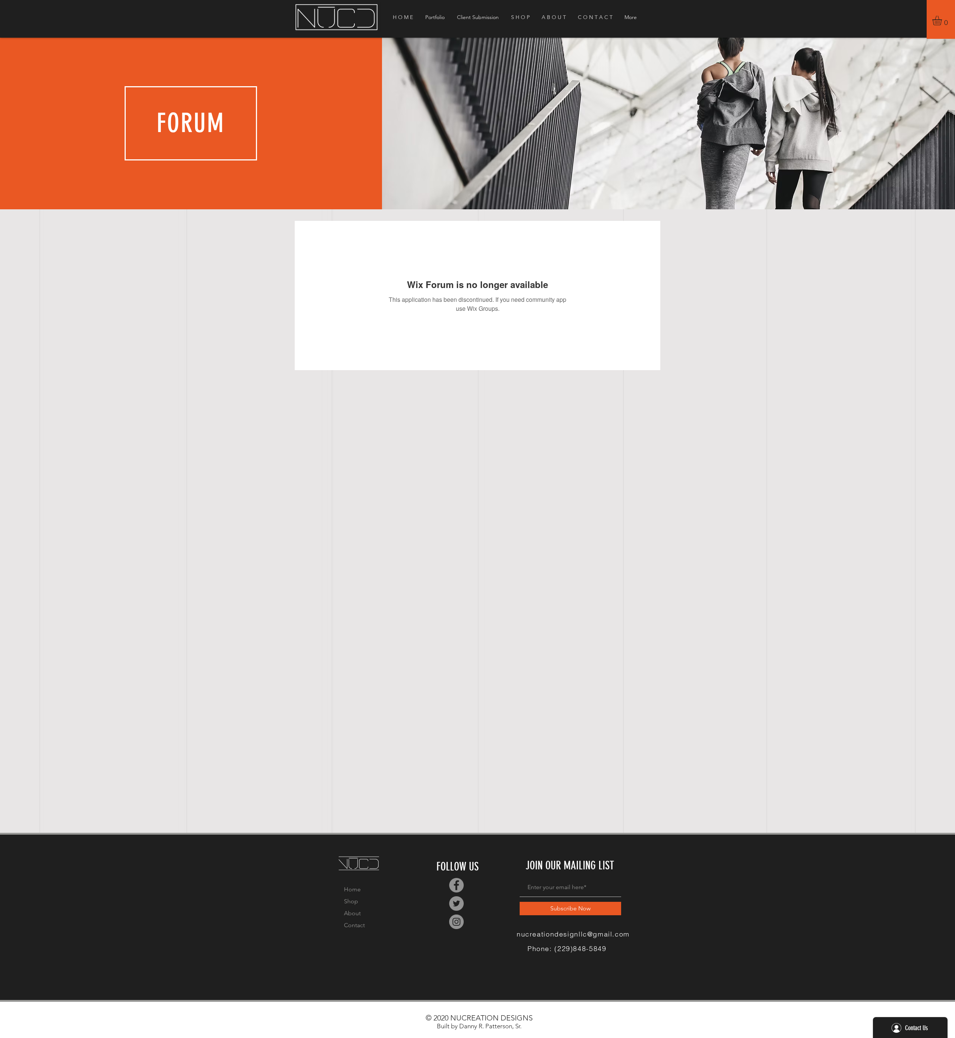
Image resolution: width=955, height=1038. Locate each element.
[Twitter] (456, 903)
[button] (942, 20)
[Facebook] (456, 885)
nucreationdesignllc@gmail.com (573, 934)
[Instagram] (456, 921)
